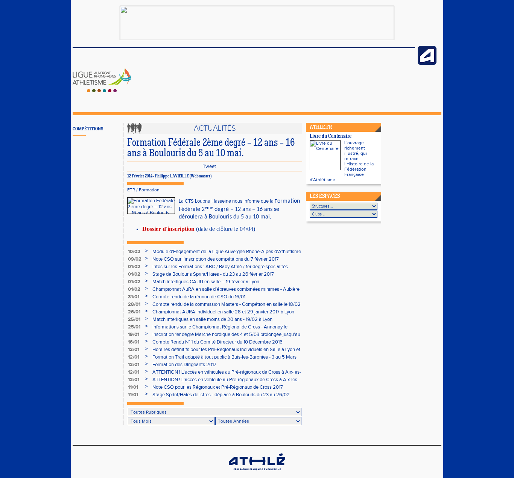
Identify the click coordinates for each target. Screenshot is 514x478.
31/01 (133, 297)
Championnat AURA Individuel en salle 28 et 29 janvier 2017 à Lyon (223, 312)
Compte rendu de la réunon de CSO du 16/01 (198, 297)
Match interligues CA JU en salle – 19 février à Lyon (205, 282)
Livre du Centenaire (330, 136)
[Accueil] (102, 91)
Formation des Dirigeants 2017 (184, 365)
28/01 (134, 304)
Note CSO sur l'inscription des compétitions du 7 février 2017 (215, 259)
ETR (131, 189)
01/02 (134, 267)
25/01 (134, 319)
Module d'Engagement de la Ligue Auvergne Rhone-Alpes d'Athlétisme (226, 252)
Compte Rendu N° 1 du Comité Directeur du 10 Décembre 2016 (217, 342)
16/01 (133, 342)
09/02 (134, 259)
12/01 (133, 350)
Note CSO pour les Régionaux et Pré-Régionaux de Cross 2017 (217, 387)
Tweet (209, 166)
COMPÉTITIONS (88, 129)
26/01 (134, 312)
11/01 (133, 387)
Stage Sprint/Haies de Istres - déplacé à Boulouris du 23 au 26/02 (221, 395)
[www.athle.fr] (427, 63)
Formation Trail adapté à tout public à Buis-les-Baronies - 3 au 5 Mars (224, 357)
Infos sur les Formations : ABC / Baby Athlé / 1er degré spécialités (220, 267)
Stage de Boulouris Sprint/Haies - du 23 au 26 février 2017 (213, 274)
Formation (149, 189)
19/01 (133, 334)
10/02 (134, 252)
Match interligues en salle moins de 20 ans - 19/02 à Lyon (212, 319)
